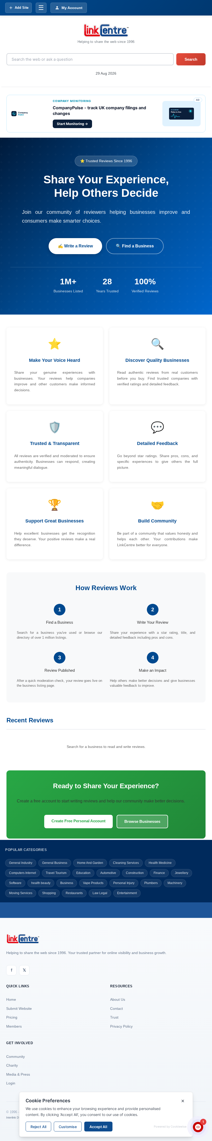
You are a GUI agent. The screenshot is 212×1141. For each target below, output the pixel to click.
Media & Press (18, 1074)
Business (66, 883)
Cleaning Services (126, 863)
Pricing (11, 1017)
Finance (159, 873)
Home (11, 999)
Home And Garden (90, 863)
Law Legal (100, 893)
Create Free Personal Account (78, 821)
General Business (54, 863)
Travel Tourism (56, 873)
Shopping (49, 893)
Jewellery (181, 873)
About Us (117, 999)
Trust (114, 1017)
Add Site (21, 8)
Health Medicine (160, 863)
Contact (116, 1008)
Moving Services (20, 893)
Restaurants (74, 893)
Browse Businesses (142, 821)
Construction (135, 873)
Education (83, 873)
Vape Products (93, 883)
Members (14, 1026)
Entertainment (127, 893)
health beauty (40, 883)
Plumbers (151, 883)
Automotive (108, 873)
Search (191, 59)
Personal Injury (123, 883)
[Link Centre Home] (106, 30)
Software (15, 883)
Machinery (175, 883)
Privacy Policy (121, 1026)
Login (10, 1083)
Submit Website (19, 1008)
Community (15, 1056)
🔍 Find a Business (135, 246)
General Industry (20, 863)
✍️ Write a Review (75, 246)
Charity (12, 1065)
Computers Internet (22, 873)
